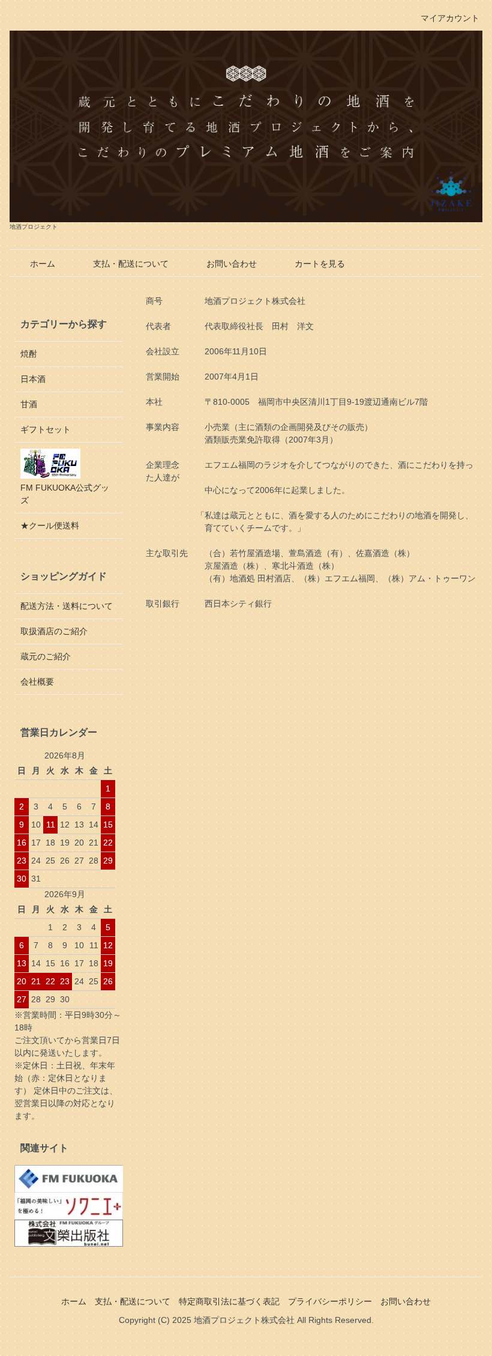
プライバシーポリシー (330, 1301)
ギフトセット (45, 429)
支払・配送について (131, 263)
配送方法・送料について (66, 606)
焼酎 (28, 354)
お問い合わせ (231, 263)
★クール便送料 (49, 525)
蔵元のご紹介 (45, 656)
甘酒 (28, 404)
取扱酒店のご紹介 (54, 631)
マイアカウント (450, 18)
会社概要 (37, 681)
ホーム (42, 263)
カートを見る (320, 263)
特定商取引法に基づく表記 (229, 1301)
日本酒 (33, 379)
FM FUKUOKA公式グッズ (64, 494)
